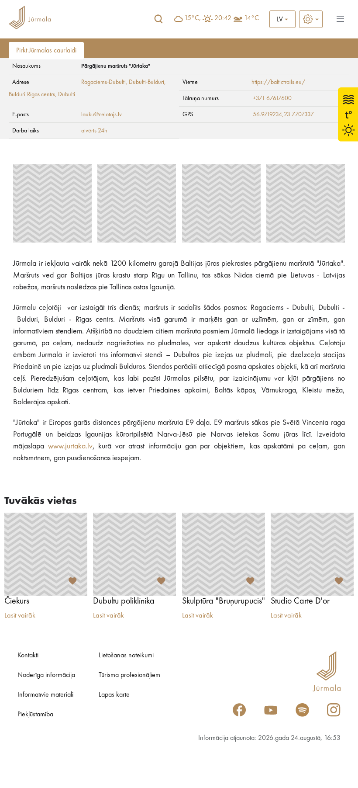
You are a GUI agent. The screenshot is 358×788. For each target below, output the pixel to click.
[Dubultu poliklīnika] (134, 554)
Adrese (20, 82)
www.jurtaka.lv (70, 446)
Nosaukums (26, 66)
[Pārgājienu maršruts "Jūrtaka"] (52, 203)
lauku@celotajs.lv (101, 114)
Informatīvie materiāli (45, 694)
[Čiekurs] (45, 554)
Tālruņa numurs (200, 98)
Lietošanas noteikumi (126, 655)
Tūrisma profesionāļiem (129, 675)
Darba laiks (25, 131)
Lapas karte (114, 694)
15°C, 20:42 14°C (221, 18)
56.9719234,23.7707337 (283, 114)
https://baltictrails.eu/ (278, 82)
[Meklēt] (158, 19)
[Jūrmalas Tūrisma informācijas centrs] (30, 19)
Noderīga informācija (46, 675)
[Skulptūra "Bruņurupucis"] (223, 554)
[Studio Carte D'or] (312, 554)
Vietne (190, 82)
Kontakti (27, 655)
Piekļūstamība (35, 714)
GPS (187, 114)
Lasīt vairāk (19, 615)
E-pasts (20, 114)
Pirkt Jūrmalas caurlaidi (46, 50)
